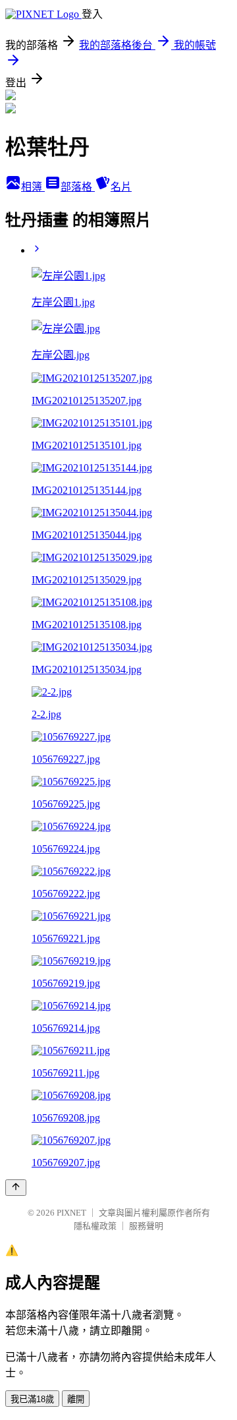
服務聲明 (146, 1226)
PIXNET (71, 1213)
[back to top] (15, 1187)
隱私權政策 (95, 1226)
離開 (75, 1399)
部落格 (78, 186)
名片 (121, 186)
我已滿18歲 (32, 1399)
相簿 (33, 186)
